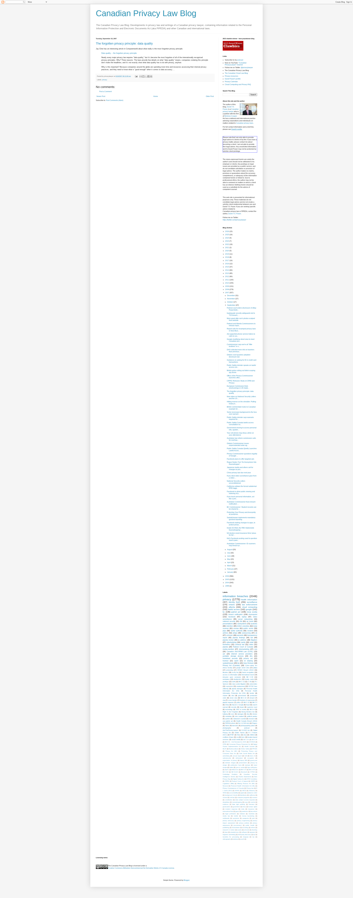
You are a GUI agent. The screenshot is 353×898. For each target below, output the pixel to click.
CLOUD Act (245, 730)
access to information (230, 675)
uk (256, 633)
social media (236, 739)
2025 (227, 235)
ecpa (246, 802)
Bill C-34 (246, 739)
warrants (240, 635)
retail (251, 642)
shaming (254, 830)
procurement (238, 825)
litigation (254, 640)
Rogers (254, 723)
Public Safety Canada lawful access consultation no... (240, 423)
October (230, 302)
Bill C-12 (246, 702)
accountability (233, 793)
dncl (233, 695)
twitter (231, 767)
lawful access (234, 609)
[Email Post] (136, 76)
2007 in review (241, 709)
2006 (227, 576)
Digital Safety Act (238, 779)
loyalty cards (249, 679)
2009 (227, 286)
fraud (248, 705)
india (242, 809)
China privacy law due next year (239, 473)
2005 (227, 579)
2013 (227, 273)
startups (247, 765)
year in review (240, 767)
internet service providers (241, 654)
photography (227, 728)
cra (237, 737)
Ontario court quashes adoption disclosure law (238, 356)
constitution (228, 800)
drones (254, 714)
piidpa (255, 668)
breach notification (235, 614)
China (227, 705)
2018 (227, 257)
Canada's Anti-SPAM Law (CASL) (240, 652)
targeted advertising (229, 834)
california (252, 795)
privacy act (248, 658)
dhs (251, 656)
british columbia (243, 626)
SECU (244, 790)
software (244, 832)
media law (226, 816)
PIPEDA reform (230, 723)
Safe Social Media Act (247, 753)
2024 (227, 238)
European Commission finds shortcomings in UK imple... (238, 387)
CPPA (224, 744)
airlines (225, 633)
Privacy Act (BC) (231, 751)
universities (253, 684)
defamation (239, 758)
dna (248, 714)
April (229, 562)
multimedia (226, 818)
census (225, 797)
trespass (245, 837)
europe (236, 628)
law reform (254, 811)
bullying (225, 714)
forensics (251, 804)
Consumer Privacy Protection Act (240, 744)
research (252, 719)
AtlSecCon (235, 769)
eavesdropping (237, 802)
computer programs (243, 797)
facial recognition (248, 672)
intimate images (230, 762)
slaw (226, 832)
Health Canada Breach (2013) (246, 721)
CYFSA (252, 772)
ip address (242, 640)
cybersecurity (227, 758)
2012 (227, 276)
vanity (243, 642)
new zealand (239, 716)
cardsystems (242, 624)
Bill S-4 (252, 709)
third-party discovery (244, 834)
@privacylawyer (247, 68)
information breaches (235, 596)
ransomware (236, 827)
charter (225, 695)
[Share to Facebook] (148, 76)
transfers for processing (231, 837)
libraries (225, 672)
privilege (225, 681)
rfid (241, 621)
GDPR (253, 781)
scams (239, 830)
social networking (245, 619)
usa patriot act (228, 721)
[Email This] (140, 76)
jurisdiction (245, 811)
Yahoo (227, 725)
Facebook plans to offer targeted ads (240, 459)
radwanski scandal (239, 719)
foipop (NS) (243, 760)
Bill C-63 (225, 772)
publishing (226, 827)
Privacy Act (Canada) (231, 665)
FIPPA (227, 781)
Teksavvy (252, 790)
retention (229, 626)
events (253, 802)
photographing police (248, 725)
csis (255, 649)
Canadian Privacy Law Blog (146, 13)
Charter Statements (244, 776)
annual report (237, 756)
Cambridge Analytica (230, 774)
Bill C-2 (254, 702)
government (242, 695)
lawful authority (237, 631)
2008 (227, 289)
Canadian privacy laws (244, 123)
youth (242, 839)
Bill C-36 (254, 739)
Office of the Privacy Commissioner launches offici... (240, 377)
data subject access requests (245, 800)
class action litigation (239, 684)
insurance (251, 809)
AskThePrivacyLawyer (230, 730)
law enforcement (249, 604)
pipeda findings (239, 638)
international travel (247, 675)
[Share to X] (146, 76)
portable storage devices (233, 656)
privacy (104, 79)
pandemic (236, 818)
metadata (228, 716)
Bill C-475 (252, 769)
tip (254, 834)
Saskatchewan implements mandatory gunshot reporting (241, 518)
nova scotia (252, 612)
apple (242, 793)
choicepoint (252, 614)
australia (254, 624)
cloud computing (249, 607)
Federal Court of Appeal (240, 781)
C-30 (249, 681)
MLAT (224, 749)
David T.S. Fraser (234, 214)
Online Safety (245, 749)
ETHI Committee (252, 779)
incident (250, 631)
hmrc (243, 737)
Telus (238, 735)
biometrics (226, 644)
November (231, 299)
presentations (228, 624)
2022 (227, 244)
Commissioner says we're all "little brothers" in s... (239, 345)
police (238, 702)
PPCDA (254, 749)
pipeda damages (237, 688)
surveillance (252, 602)
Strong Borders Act (248, 712)
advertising (226, 756)
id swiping (248, 661)
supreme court (252, 707)
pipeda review (228, 640)
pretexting (229, 670)
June (229, 556)
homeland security (230, 658)
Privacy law (250, 788)
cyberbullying (231, 642)
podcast (240, 60)
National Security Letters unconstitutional (236, 482)
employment (241, 686)
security (233, 707)
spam (236, 661)
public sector (248, 628)
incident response (231, 809)
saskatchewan (228, 663)
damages (240, 714)
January (230, 572)
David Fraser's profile (233, 79)
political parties (252, 716)
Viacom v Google (237, 705)
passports (246, 818)
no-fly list (235, 672)
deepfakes (226, 802)
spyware (252, 832)
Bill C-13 (241, 681)
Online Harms (239, 732)
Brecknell (244, 772)
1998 (227, 586)
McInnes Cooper (230, 116)
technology (229, 709)
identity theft (234, 602)
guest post (253, 760)
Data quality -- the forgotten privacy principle (119, 53)
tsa (253, 837)
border (252, 693)
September (231, 305)
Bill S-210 (235, 772)
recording (245, 827)
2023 (227, 241)
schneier (229, 635)
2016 (227, 264)
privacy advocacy (228, 820)
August (230, 550)
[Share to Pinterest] (151, 76)
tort (252, 638)
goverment (236, 806)
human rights (253, 806)
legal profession (230, 813)
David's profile (236, 129)
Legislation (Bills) (228, 783)
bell (246, 756)
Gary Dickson (248, 663)
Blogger (186, 880)
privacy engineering (243, 820)
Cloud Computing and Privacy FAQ (238, 84)
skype (242, 707)
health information (249, 599)
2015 (227, 267)
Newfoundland (233, 749)
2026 (227, 231)
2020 (227, 251)
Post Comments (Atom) (114, 100)
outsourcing (246, 633)
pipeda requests (228, 702)
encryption (250, 758)
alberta (232, 607)
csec (232, 714)
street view (233, 698)
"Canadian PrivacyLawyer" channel (236, 64)
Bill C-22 (243, 698)
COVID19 (252, 742)
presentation (243, 762)
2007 (227, 293)
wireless (235, 839)
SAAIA (237, 790)
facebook (231, 617)
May (229, 559)
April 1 (227, 769)
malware (242, 813)
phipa (235, 633)
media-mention (228, 649)
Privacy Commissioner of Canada (233, 788)
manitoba (252, 813)
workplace (226, 679)
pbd (253, 818)
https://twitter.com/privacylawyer (234, 220)
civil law (232, 797)
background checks (231, 795)
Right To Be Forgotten (230, 712)
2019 (227, 254)
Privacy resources (231, 76)
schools (246, 830)
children (252, 735)
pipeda (225, 647)
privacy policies (244, 823)
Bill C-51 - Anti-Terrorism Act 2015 (235, 742)
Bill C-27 (243, 769)
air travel (250, 621)
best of (252, 756)
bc (224, 612)
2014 (227, 270)
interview (235, 725)
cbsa (245, 735)
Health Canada (249, 746)
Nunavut (225, 786)
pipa (224, 631)
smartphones (234, 832)
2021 (227, 248)
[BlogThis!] (143, 76)
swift (233, 681)
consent (254, 797)
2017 (227, 260)
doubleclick (237, 679)
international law (228, 811)
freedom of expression (247, 700)
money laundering (248, 816)
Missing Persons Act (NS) (246, 783)
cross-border (232, 700)
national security (229, 621)
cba (224, 700)
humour (225, 661)
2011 (227, 280)
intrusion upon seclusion (232, 677)
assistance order (252, 793)
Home (155, 96)
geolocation (226, 806)
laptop (244, 617)
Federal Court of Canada (243, 647)
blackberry (243, 795)
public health (250, 825)
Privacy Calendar (231, 82)
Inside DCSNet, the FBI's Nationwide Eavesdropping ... (240, 529)
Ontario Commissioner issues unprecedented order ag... (238, 444)
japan (237, 811)
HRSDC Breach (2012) (245, 670)
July (229, 553)
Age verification (252, 767)
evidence (225, 804)
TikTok (225, 793)
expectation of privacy (230, 760)
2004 (227, 583)
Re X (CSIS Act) (243, 723)
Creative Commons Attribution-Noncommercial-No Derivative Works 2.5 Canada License (141, 868)
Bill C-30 (249, 677)
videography (227, 839)
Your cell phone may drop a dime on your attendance (240, 434)
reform (253, 827)
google (249, 609)
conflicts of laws (228, 737)
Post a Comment (105, 91)
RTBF (232, 735)
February (230, 569)
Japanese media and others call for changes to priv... (240, 468)
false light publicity (238, 804)
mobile (236, 816)
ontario (232, 604)
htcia (244, 806)
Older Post (210, 96)
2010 (227, 283)
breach (252, 698)
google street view (242, 668)
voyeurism (229, 686)
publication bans (236, 765)
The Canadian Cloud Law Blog (236, 73)
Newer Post (101, 96)
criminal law (239, 644)
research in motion (229, 830)
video (251, 644)
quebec (227, 719)
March (229, 566)
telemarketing (244, 649)
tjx (238, 663)
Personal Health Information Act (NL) (243, 786)
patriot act (235, 612)
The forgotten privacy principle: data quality (124, 43)
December (231, 295)
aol (224, 654)
